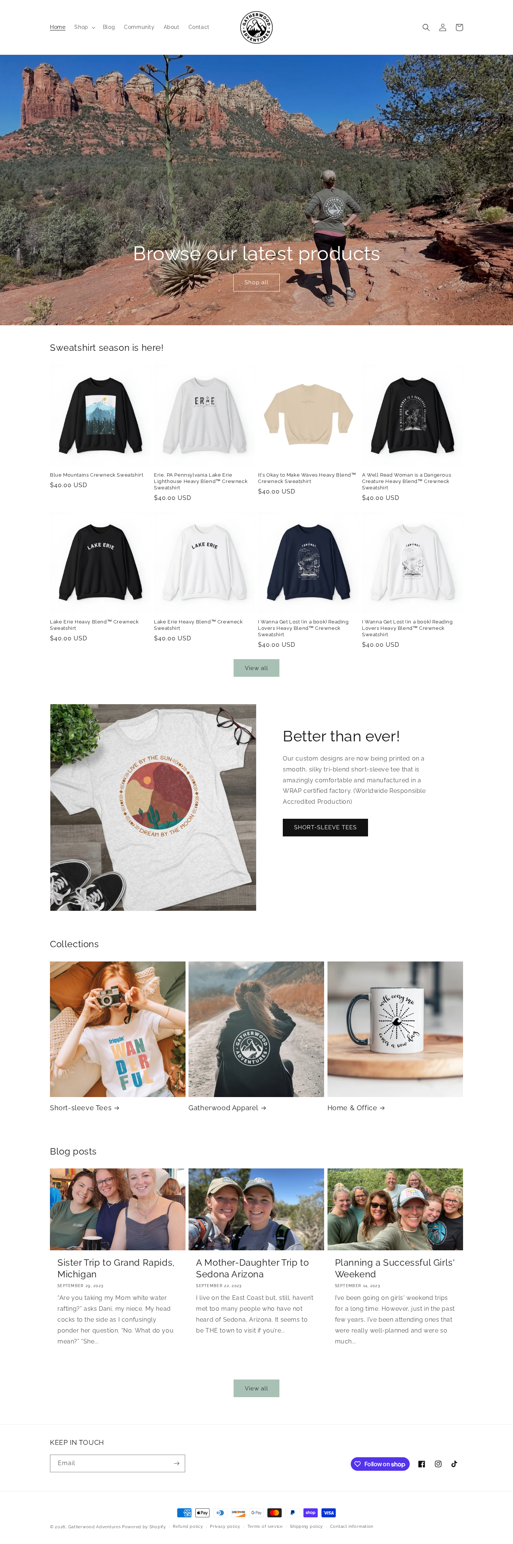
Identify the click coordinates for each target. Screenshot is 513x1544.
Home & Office (352, 1108)
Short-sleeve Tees (81, 1108)
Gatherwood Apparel (223, 1108)
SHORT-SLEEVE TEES (325, 827)
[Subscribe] (176, 1463)
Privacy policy (225, 1526)
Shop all (256, 282)
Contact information (351, 1526)
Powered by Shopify (144, 1526)
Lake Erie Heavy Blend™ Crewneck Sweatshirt (94, 625)
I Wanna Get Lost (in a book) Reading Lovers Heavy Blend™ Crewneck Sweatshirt (303, 628)
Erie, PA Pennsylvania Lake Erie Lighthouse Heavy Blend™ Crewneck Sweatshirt (200, 481)
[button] (84, 27)
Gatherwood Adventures (94, 1526)
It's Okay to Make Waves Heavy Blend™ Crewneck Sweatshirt (307, 478)
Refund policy (188, 1526)
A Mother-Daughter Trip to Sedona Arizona (252, 1268)
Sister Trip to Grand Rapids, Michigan (116, 1268)
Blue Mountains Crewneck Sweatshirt (96, 475)
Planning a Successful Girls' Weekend (395, 1268)
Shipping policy (306, 1526)
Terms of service (265, 1526)
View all (256, 668)
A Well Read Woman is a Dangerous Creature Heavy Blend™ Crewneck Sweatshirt (406, 481)
